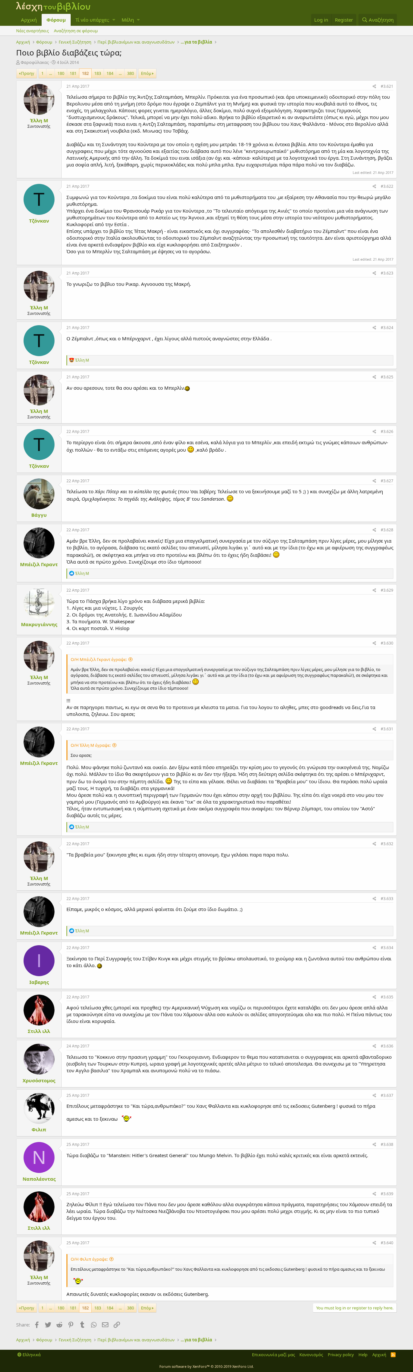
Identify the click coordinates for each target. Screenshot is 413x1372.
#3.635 (387, 997)
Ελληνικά (31, 1354)
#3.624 (387, 327)
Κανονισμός (311, 1354)
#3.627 (387, 481)
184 (109, 73)
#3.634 (387, 947)
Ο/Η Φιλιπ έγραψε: (89, 1259)
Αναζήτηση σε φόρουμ (76, 31)
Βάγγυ (39, 515)
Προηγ (27, 73)
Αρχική (29, 19)
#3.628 (387, 530)
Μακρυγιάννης (39, 624)
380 (130, 73)
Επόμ (146, 73)
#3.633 (387, 898)
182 (85, 73)
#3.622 (387, 186)
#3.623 (387, 273)
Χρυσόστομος (39, 1080)
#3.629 (387, 590)
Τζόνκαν (39, 220)
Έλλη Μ (39, 120)
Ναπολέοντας (39, 1179)
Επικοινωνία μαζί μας (273, 1354)
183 (97, 73)
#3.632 (387, 843)
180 (60, 73)
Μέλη (128, 19)
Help (363, 1354)
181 (73, 73)
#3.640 (387, 1243)
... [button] (50, 73)
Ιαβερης (39, 982)
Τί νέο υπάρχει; (92, 19)
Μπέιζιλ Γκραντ (39, 564)
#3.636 (387, 1046)
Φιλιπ (39, 1129)
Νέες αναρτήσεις (32, 31)
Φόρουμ (56, 19)
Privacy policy (341, 1354)
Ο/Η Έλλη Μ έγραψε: (91, 745)
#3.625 (387, 377)
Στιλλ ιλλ (39, 1031)
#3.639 (387, 1194)
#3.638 (387, 1144)
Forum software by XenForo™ (206, 1366)
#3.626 (387, 431)
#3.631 (387, 729)
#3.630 (387, 643)
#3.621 (387, 86)
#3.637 (387, 1095)
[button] (114, 20)
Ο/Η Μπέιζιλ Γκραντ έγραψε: (99, 659)
